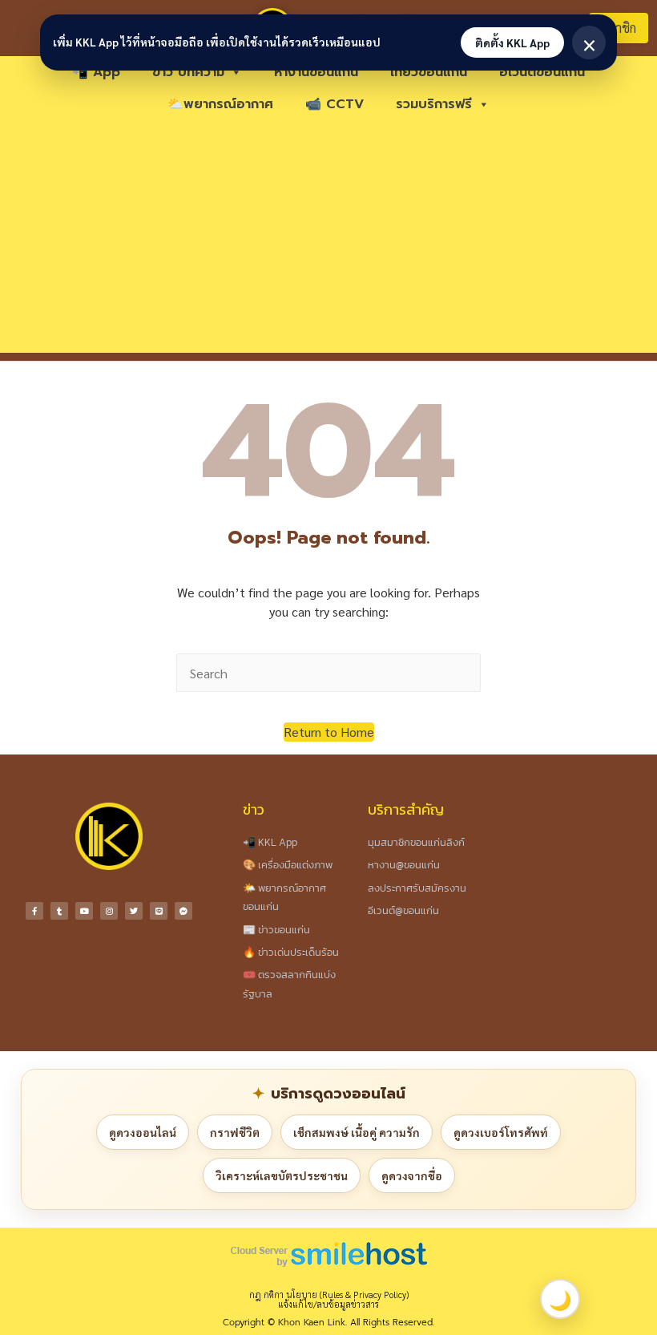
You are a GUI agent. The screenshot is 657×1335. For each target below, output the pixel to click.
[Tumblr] (59, 911)
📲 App (96, 72)
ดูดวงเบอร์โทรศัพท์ (500, 1132)
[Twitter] (134, 911)
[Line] (158, 911)
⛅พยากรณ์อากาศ (220, 104)
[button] (329, 732)
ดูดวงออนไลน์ (142, 1132)
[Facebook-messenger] (183, 911)
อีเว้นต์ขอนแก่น (542, 72)
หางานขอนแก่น (316, 72)
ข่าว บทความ (188, 72)
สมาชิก (618, 27)
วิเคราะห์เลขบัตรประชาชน (282, 1175)
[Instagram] (109, 911)
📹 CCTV (334, 104)
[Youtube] (84, 911)
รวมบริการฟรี (434, 104)
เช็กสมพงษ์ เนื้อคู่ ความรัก (356, 1132)
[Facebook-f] (34, 911)
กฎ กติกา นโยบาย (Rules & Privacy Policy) (329, 1294)
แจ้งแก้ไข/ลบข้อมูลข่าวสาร (328, 1304)
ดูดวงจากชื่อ (411, 1175)
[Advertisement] (328, 240)
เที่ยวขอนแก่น (428, 72)
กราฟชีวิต (235, 1132)
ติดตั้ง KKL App (512, 42)
